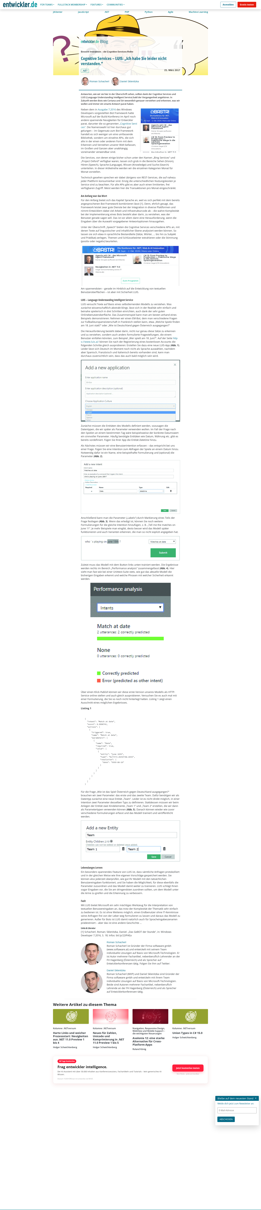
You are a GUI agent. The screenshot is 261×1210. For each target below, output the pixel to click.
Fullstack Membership (71, 4)
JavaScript (83, 11)
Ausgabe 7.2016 (107, 109)
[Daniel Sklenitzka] (115, 81)
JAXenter (58, 11)
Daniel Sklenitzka (129, 81)
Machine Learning (198, 11)
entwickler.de (20, 5)
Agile (170, 11)
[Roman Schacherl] (85, 81)
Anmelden (228, 4)
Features (96, 4)
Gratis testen (247, 4)
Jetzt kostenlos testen (188, 1068)
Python (149, 11)
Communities (115, 4)
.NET (106, 11)
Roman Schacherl (99, 81)
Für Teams (46, 4)
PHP (127, 11)
